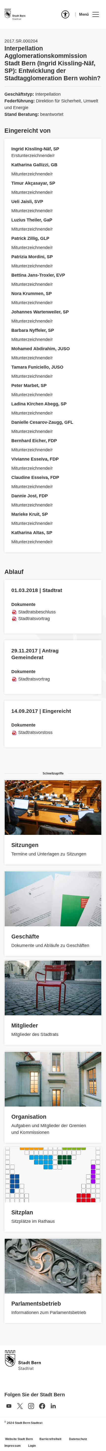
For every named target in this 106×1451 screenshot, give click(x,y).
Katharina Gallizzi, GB (34, 164)
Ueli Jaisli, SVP (27, 201)
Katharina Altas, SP (31, 532)
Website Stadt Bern (19, 1439)
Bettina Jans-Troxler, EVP (38, 275)
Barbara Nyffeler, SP (32, 330)
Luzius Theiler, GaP (31, 219)
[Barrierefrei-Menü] (65, 14)
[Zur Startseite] (15, 14)
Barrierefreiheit (50, 1439)
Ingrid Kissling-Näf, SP (35, 148)
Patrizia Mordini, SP (32, 256)
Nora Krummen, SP (31, 293)
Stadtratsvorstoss (35, 732)
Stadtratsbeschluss (37, 611)
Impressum (12, 1446)
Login (32, 1446)
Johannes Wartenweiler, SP (40, 311)
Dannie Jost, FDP (29, 495)
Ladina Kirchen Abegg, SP (39, 403)
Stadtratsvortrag (34, 618)
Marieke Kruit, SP (29, 514)
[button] (89, 14)
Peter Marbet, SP (29, 385)
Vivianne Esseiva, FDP (35, 459)
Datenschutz (78, 1439)
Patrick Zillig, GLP (30, 238)
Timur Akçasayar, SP (33, 183)
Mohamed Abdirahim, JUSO (40, 348)
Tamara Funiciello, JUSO (37, 367)
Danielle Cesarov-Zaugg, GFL (42, 422)
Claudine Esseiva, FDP (35, 477)
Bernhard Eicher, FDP (34, 440)
